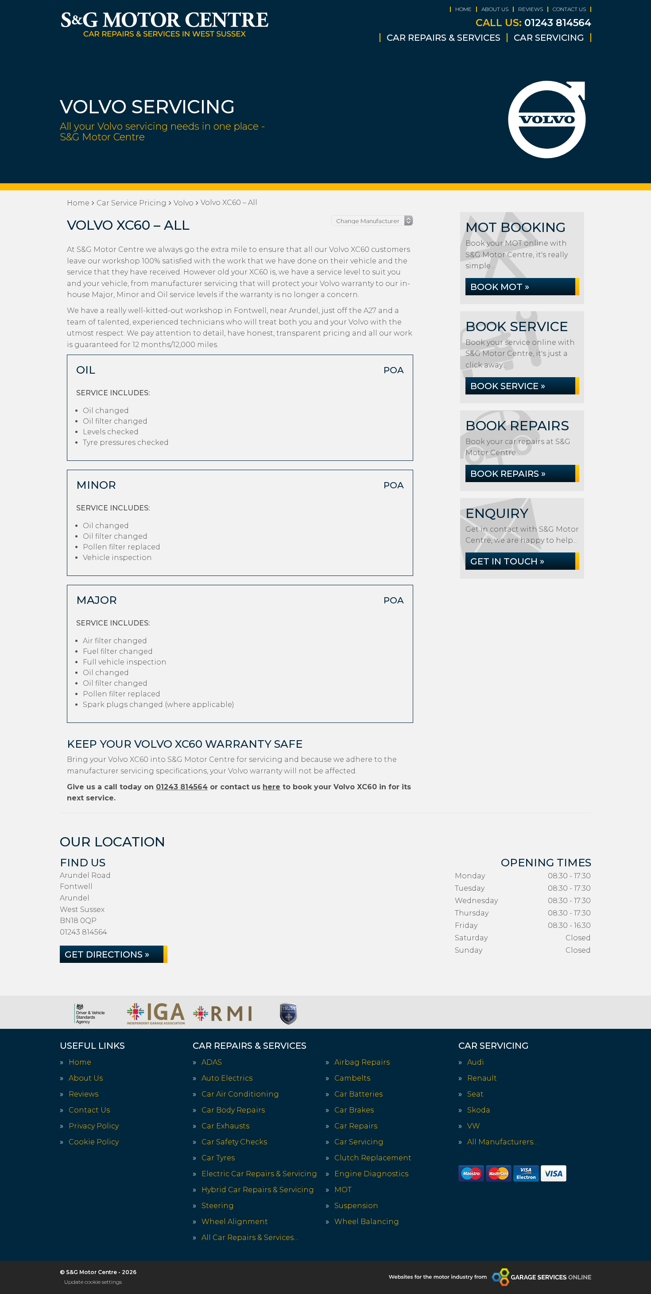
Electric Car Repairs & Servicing (259, 1174)
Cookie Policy (94, 1142)
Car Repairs (355, 1126)
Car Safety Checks (234, 1142)
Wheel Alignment (235, 1221)
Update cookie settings (93, 1282)
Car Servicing (549, 37)
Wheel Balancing (366, 1221)
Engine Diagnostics (371, 1174)
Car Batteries (358, 1094)
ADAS (212, 1062)
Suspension (356, 1205)
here (271, 787)
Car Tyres (218, 1158)
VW (473, 1126)
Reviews (530, 9)
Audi (475, 1062)
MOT (343, 1190)
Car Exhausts (225, 1126)
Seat (475, 1094)
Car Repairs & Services (443, 37)
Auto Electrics (227, 1078)
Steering (218, 1205)
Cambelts (352, 1078)
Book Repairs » (508, 473)
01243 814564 (533, 23)
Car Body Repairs (233, 1110)
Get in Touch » (507, 561)
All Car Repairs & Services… (250, 1237)
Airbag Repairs (362, 1062)
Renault (482, 1078)
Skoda (478, 1110)
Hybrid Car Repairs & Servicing (258, 1190)
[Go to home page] (165, 24)
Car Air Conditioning (240, 1094)
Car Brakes (354, 1110)
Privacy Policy (94, 1126)
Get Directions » (107, 954)
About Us (494, 9)
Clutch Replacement (372, 1158)
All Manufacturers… (502, 1142)
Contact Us (569, 9)
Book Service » (507, 386)
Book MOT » (499, 287)
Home (463, 9)
